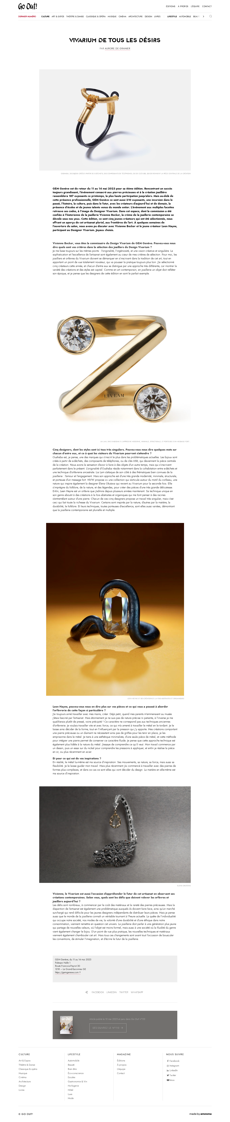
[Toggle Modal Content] (208, 16)
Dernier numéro (27, 16)
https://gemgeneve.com (67, 972)
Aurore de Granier (117, 48)
